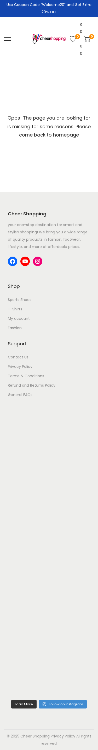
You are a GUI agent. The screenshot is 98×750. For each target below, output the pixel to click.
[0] (73, 39)
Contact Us (18, 357)
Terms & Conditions (26, 376)
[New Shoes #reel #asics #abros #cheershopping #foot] (49, 575)
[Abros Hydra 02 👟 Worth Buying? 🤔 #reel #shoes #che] (49, 526)
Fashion (15, 327)
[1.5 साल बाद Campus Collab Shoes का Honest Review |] (49, 478)
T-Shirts (15, 309)
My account (19, 318)
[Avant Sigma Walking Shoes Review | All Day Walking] (49, 672)
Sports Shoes (19, 299)
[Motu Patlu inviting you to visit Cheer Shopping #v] (49, 624)
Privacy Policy (20, 366)
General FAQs (20, 394)
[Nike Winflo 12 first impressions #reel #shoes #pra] (49, 429)
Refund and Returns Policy (31, 385)
